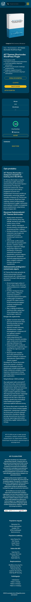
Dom (5, 48)
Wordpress (22, 43)
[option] (15, 25)
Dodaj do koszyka (15, 78)
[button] (14, 599)
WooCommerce (15, 43)
